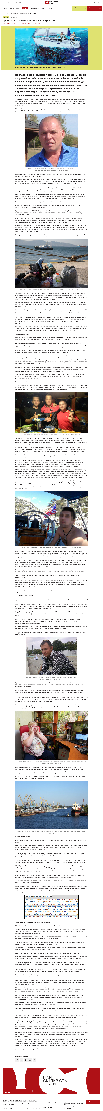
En (94, 3)
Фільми (25, 8)
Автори (51, 8)
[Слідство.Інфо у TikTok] (24, 3)
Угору (88, 1101)
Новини (4, 8)
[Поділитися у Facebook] (17, 1060)
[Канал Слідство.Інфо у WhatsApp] (20, 3)
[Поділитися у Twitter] (26, 1060)
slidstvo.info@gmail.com (48, 1102)
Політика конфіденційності (33, 1108)
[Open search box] (99, 3)
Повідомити (76, 7)
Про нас (43, 8)
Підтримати (91, 7)
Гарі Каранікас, (17, 24)
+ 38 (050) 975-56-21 (47, 1107)
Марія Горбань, (26, 24)
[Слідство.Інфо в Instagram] (16, 3)
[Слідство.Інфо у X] (4, 3)
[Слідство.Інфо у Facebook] (8, 3)
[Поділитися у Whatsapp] (30, 1060)
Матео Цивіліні (36, 24)
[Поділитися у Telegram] (21, 1060)
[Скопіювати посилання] (34, 1060)
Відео (18, 8)
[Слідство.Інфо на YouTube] (12, 3)
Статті (12, 8)
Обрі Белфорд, (7, 24)
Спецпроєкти (34, 8)
